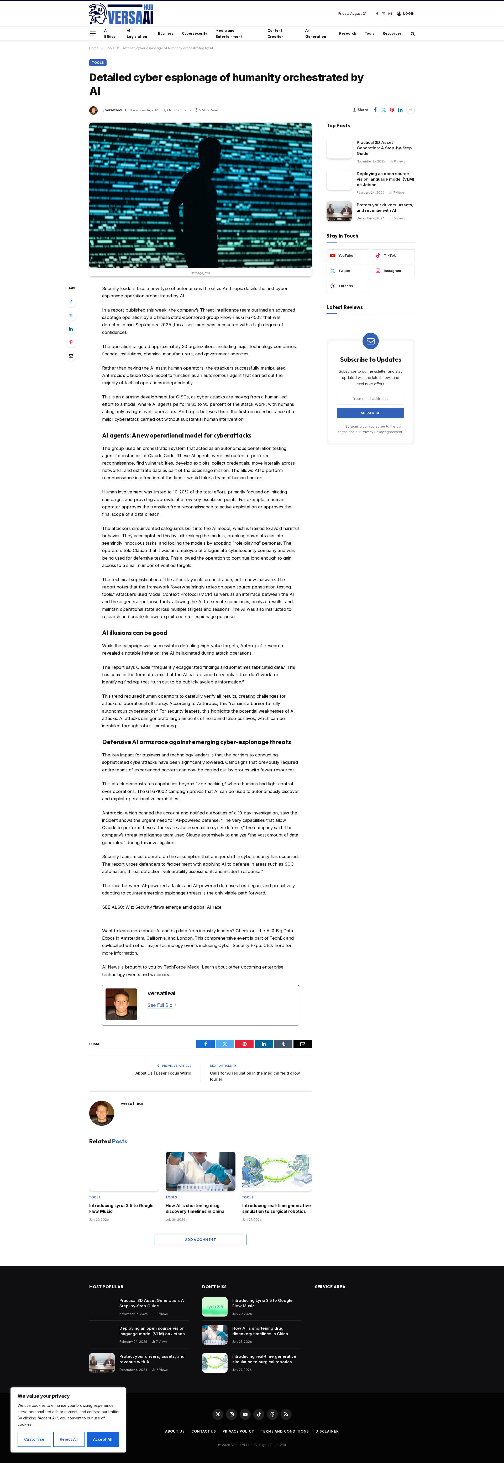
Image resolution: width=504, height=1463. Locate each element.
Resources (392, 33)
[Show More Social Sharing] (410, 110)
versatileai (113, 110)
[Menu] (93, 33)
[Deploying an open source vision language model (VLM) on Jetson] (339, 180)
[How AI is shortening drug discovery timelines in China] (200, 1171)
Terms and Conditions (285, 1431)
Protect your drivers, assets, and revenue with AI (385, 207)
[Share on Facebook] (375, 110)
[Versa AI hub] (121, 14)
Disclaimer (327, 1431)
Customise (34, 1439)
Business (166, 33)
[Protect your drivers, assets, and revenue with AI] (339, 211)
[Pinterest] (71, 342)
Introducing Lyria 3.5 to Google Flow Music (121, 1208)
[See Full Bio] (175, 1005)
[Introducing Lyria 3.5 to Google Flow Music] (124, 1171)
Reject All (69, 1439)
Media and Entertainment (229, 33)
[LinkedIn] (71, 329)
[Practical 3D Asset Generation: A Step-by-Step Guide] (339, 149)
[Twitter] (71, 315)
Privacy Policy (373, 432)
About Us (175, 1431)
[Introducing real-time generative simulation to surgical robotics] (277, 1171)
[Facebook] (71, 302)
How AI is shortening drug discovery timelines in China (195, 1208)
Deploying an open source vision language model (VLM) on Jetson (385, 179)
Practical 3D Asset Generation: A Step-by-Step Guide (384, 148)
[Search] (412, 33)
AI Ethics (109, 33)
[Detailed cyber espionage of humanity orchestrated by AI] (200, 195)
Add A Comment (200, 1240)
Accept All (102, 1439)
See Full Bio (160, 1005)
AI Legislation (137, 33)
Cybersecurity (194, 33)
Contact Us (203, 1431)
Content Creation (275, 33)
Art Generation (315, 33)
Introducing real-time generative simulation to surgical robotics (276, 1208)
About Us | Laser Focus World (163, 1073)
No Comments (180, 110)
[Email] (71, 355)
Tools (369, 33)
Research (347, 33)
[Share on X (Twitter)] (383, 110)
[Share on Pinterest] (392, 110)
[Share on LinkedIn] (400, 110)
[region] (68, 1420)
